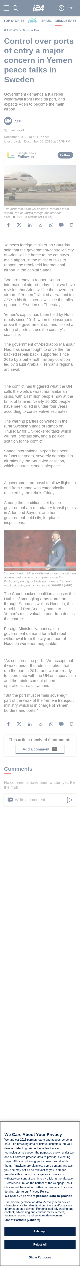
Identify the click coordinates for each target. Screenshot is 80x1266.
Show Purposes (40, 1257)
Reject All (40, 1244)
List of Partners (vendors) (22, 1220)
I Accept (40, 1231)
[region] (40, 1193)
